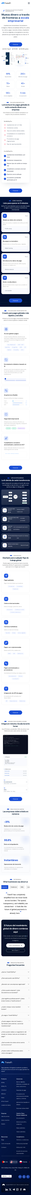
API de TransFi (4, 1101)
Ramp (2, 1097)
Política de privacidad (22, 1143)
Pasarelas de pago (21, 1090)
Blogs (2, 1140)
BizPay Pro (4, 1086)
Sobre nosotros (5, 1120)
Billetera (3, 1094)
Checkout (3, 1090)
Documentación (20, 1118)
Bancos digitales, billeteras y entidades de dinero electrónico (22, 1084)
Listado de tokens (6, 1105)
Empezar (15, 44)
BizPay (3, 1082)
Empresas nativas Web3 (22, 1108)
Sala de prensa (5, 1116)
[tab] (14, 887)
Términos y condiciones (22, 1140)
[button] (29, 3)
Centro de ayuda (5, 1143)
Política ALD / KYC (20, 1147)
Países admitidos (20, 1128)
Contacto (3, 1147)
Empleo (3, 1124)
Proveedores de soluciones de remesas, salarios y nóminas (22, 1096)
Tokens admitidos (20, 1131)
